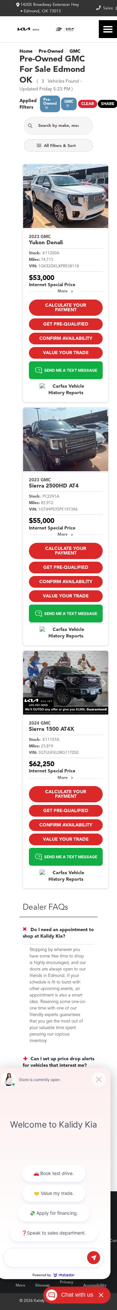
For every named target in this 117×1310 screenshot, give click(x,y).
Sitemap (42, 1286)
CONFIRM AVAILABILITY (65, 338)
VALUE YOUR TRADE (66, 353)
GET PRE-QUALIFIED (65, 324)
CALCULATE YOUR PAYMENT (65, 307)
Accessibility (95, 1286)
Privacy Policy (66, 1285)
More (63, 291)
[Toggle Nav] (108, 29)
